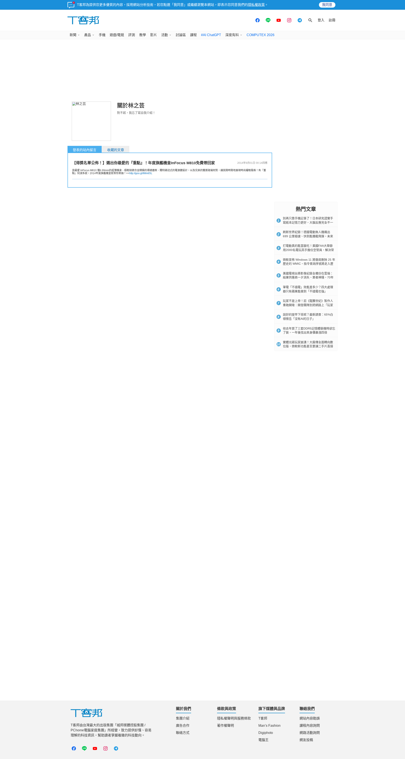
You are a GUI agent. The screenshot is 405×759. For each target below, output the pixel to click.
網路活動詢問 (310, 733)
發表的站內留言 (84, 150)
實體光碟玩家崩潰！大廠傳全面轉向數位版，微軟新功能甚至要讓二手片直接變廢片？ (308, 346)
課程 (193, 35)
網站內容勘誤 (310, 718)
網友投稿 (306, 740)
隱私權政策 (256, 5)
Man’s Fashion (269, 725)
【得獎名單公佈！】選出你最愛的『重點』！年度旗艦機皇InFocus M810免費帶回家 (143, 163)
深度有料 (232, 35)
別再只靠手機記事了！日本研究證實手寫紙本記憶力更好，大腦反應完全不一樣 (308, 222)
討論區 (181, 35)
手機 (102, 35)
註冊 (332, 20)
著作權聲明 (225, 725)
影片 (153, 35)
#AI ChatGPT (211, 35)
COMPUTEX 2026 (260, 35)
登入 (321, 20)
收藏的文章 (115, 150)
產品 (87, 35)
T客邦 (262, 718)
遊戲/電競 (117, 35)
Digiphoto (265, 733)
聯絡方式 (182, 733)
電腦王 (263, 740)
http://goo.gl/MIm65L (140, 173)
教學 (142, 35)
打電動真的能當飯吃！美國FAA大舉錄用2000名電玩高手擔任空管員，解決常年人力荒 (308, 250)
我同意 (327, 5)
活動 (164, 35)
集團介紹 (182, 718)
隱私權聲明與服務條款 (234, 718)
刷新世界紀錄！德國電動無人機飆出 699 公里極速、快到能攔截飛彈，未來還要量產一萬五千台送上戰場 (308, 236)
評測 (131, 35)
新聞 (73, 35)
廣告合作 (182, 725)
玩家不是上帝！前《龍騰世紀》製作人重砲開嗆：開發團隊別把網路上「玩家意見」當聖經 (308, 305)
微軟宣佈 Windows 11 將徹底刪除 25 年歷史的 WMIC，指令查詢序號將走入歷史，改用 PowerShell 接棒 (309, 264)
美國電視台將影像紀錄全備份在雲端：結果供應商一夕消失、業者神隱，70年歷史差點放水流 (308, 277)
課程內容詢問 (310, 725)
